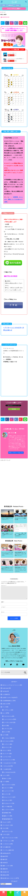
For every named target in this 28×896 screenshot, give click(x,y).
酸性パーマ (6, 816)
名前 (2, 602)
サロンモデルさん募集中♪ (14, 8)
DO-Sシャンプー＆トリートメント (10, 685)
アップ (4, 707)
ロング (5, 731)
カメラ (4, 735)
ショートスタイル (8, 719)
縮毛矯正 (6, 812)
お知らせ (4, 703)
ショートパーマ (8, 791)
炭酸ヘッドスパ (6, 865)
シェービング (5, 756)
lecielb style (5, 688)
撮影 (3, 859)
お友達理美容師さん (7, 700)
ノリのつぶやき (6, 766)
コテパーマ (6, 787)
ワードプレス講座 (6, 850)
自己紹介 (4, 872)
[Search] (25, 672)
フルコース (5, 822)
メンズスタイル (6, 844)
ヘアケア (4, 834)
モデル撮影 (5, 847)
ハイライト (6, 744)
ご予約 (3, 5)
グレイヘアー (5, 753)
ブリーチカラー (6, 825)
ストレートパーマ (8, 797)
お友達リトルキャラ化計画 (9, 697)
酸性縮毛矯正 (7, 819)
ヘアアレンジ (7, 710)
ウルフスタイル (8, 716)
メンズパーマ (7, 809)
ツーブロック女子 (8, 722)
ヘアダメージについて (9, 837)
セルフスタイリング (7, 759)
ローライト (6, 747)
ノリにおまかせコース (7, 763)
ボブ (5, 725)
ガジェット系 (5, 750)
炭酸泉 (4, 868)
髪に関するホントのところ (9, 878)
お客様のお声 (10, 5)
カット (4, 713)
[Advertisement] (14, 480)
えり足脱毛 (5, 694)
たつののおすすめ (8, 772)
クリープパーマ (8, 784)
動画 (3, 856)
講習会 (4, 875)
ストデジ (6, 794)
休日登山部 (5, 853)
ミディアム (6, 728)
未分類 (4, 862)
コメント (3, 585)
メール (3, 607)
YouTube (4, 691)
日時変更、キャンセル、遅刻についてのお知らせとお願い (13, 199)
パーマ (4, 781)
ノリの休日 (5, 769)
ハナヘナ (4, 775)
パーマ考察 (6, 806)
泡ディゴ (6, 778)
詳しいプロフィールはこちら (16, 452)
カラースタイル (6, 741)
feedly (14, 409)
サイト (2, 612)
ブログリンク (7, 831)
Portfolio (17, 5)
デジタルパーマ (8, 803)
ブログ (4, 828)
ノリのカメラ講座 (8, 738)
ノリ (5, 438)
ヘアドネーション (6, 840)
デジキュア (6, 800)
